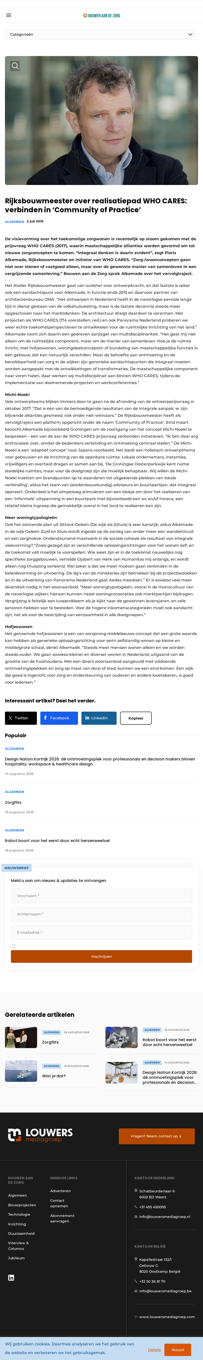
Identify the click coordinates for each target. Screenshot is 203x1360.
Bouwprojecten (22, 1205)
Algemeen (14, 222)
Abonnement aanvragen (62, 1218)
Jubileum (16, 1258)
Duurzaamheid (21, 1233)
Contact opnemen (59, 1203)
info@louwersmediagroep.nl (164, 1216)
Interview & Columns (18, 1246)
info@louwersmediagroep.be (165, 1291)
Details (154, 1349)
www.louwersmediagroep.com (167, 1317)
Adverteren (60, 1191)
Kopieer (135, 718)
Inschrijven (101, 956)
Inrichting (17, 1224)
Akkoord (178, 1350)
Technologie (19, 1214)
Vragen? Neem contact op (154, 1136)
